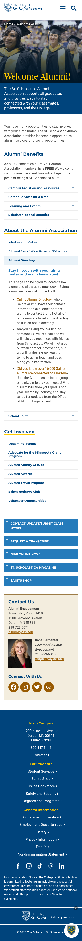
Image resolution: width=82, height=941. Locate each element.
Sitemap (41, 755)
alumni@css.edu (20, 632)
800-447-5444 (41, 748)
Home (8, 24)
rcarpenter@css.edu (49, 659)
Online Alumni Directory (34, 299)
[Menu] (64, 7)
